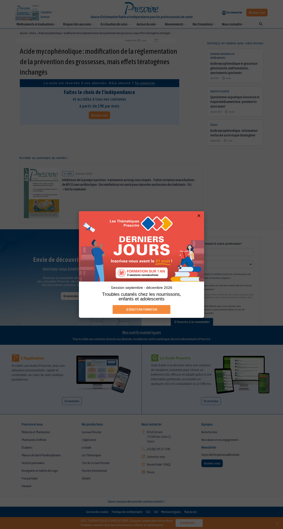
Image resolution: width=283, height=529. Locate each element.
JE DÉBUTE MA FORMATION (141, 309)
